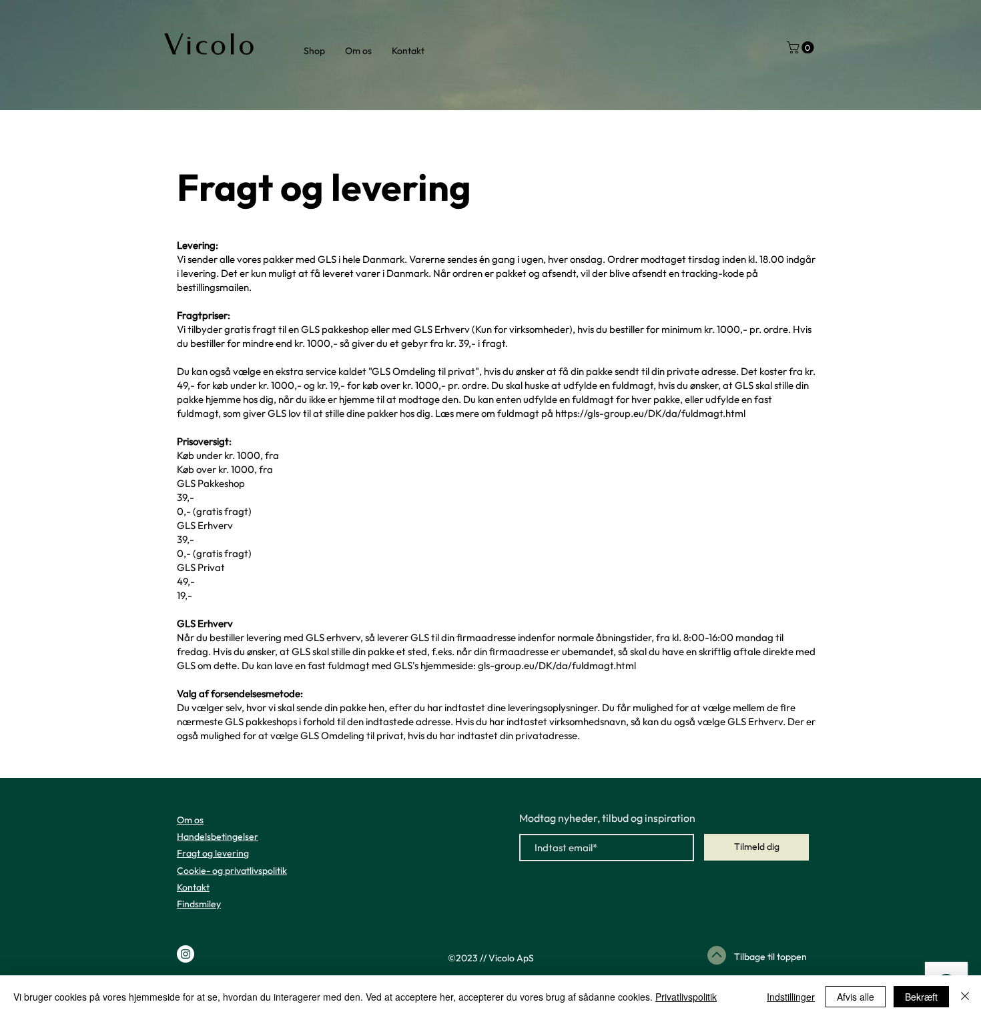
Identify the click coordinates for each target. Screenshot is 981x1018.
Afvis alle (855, 996)
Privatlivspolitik (686, 996)
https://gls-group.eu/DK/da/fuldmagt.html (650, 413)
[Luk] (965, 996)
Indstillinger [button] (791, 996)
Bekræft (921, 996)
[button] (802, 47)
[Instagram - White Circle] (185, 954)
